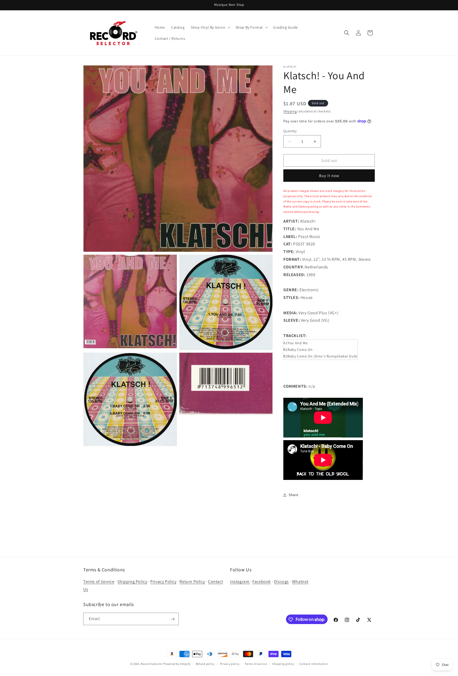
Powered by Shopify (177, 664)
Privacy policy (230, 663)
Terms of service (256, 663)
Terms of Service (98, 582)
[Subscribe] (172, 619)
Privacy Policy (163, 582)
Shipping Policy (132, 582)
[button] (210, 27)
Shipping (290, 111)
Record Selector (152, 664)
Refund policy (205, 663)
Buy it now (329, 175)
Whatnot (300, 582)
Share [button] (293, 494)
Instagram (240, 582)
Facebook (261, 582)
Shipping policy (283, 663)
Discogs (281, 582)
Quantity (290, 131)
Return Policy (192, 582)
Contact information (313, 663)
